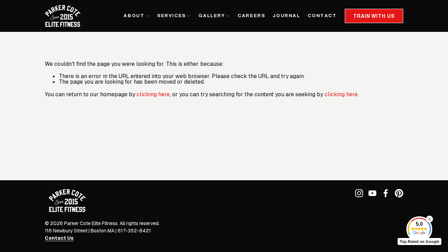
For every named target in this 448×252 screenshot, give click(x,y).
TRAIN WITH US (373, 16)
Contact (322, 15)
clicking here (153, 94)
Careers (251, 15)
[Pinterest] (399, 193)
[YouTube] (372, 193)
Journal (286, 15)
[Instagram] (359, 193)
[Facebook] (386, 193)
